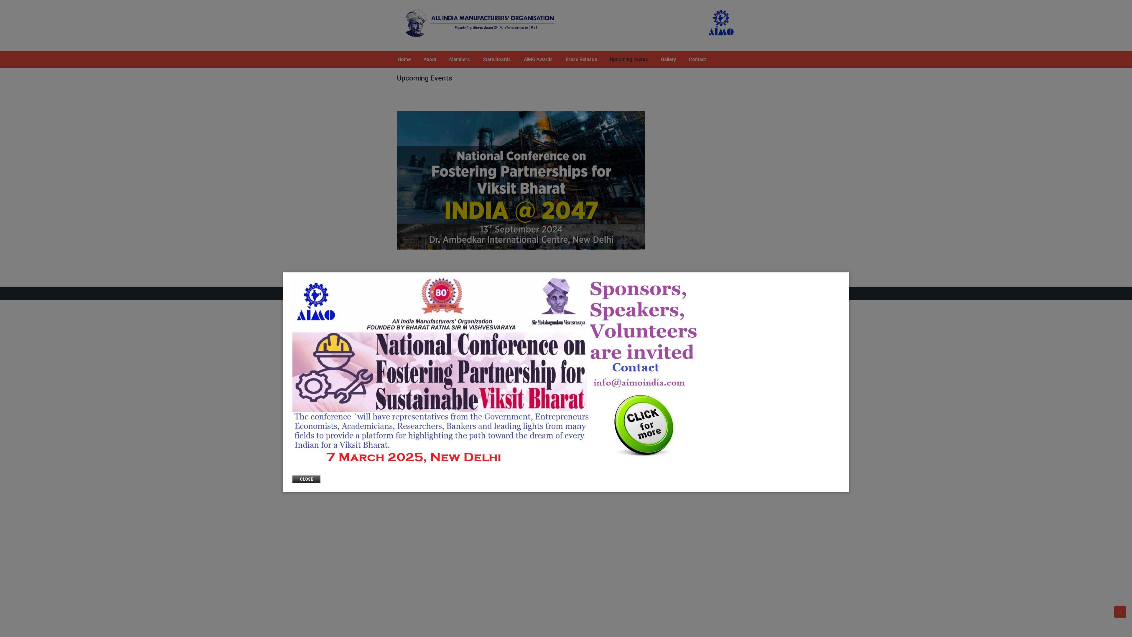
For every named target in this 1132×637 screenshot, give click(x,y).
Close (306, 479)
